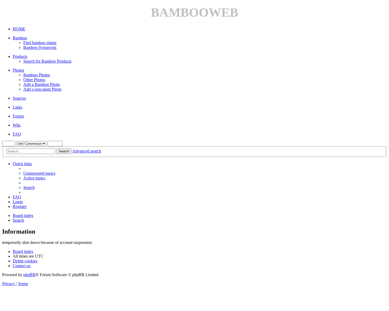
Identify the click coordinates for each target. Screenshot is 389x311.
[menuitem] (39, 173)
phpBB (29, 274)
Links (17, 107)
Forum (18, 116)
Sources (19, 98)
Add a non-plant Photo (42, 89)
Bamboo (20, 38)
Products (20, 56)
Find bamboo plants (39, 42)
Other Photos (34, 79)
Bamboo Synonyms (39, 47)
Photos (18, 70)
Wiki (17, 125)
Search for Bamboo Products (47, 61)
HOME (19, 29)
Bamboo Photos (36, 75)
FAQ (17, 134)
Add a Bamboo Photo (41, 84)
